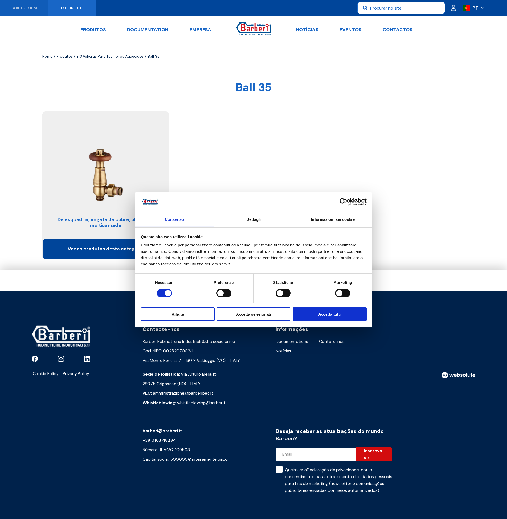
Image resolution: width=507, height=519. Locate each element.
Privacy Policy (76, 373)
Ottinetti (72, 8)
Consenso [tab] (174, 219)
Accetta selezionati (253, 314)
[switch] (223, 293)
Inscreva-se (374, 454)
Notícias (307, 29)
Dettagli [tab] (253, 219)
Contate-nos (332, 341)
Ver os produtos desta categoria (106, 249)
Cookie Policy (46, 373)
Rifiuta (178, 314)
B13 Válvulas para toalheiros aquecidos (110, 56)
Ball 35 (154, 56)
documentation (147, 29)
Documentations (292, 341)
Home (47, 56)
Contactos (397, 29)
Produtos (93, 29)
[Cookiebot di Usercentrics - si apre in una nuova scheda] (343, 202)
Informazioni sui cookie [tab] (332, 219)
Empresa (200, 29)
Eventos (351, 29)
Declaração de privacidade (333, 470)
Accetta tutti (329, 314)
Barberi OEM (23, 8)
